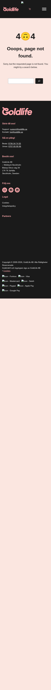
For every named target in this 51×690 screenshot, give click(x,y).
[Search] (39, 81)
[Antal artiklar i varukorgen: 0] (29, 9)
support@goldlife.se (18, 129)
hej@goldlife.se (16, 132)
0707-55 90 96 (14, 146)
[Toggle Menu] (44, 9)
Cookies (6, 271)
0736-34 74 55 (14, 143)
